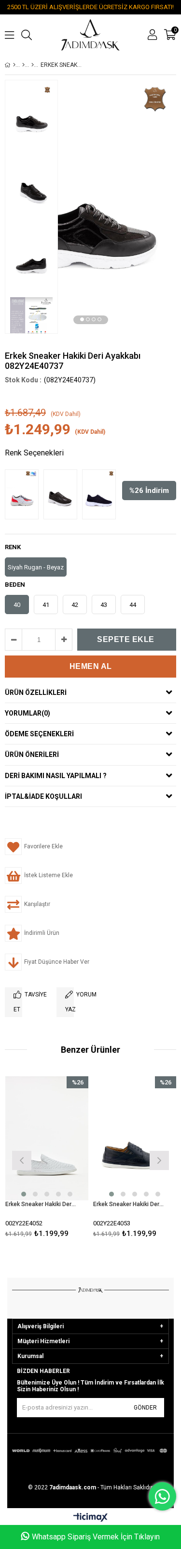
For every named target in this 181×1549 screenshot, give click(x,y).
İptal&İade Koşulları (43, 796)
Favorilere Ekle (46, 1159)
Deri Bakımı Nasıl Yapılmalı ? (56, 776)
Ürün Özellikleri (36, 692)
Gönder (145, 1407)
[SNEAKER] (32, 65)
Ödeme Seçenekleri (39, 734)
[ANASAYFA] (14, 65)
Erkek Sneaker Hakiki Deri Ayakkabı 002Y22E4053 (129, 1204)
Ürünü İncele (63, 1159)
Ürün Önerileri (32, 754)
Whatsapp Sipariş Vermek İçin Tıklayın (96, 1536)
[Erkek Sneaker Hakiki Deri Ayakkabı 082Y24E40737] (24, 494)
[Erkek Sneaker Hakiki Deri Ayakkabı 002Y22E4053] (135, 1138)
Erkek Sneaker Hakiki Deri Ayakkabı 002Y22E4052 (41, 1204)
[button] (82, 319)
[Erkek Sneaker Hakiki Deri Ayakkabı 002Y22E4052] (47, 1138)
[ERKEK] (23, 65)
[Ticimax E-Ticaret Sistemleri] (90, 1518)
